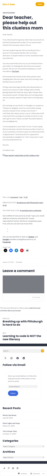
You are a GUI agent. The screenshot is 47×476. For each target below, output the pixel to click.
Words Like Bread (9, 415)
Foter (21, 197)
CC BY (26, 197)
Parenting (19, 262)
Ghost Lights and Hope (11, 423)
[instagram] (8, 468)
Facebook (7, 242)
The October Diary (10, 431)
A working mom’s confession (30, 210)
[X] (5, 358)
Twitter (31, 237)
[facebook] (13, 468)
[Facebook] (17, 358)
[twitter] (4, 468)
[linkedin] (17, 468)
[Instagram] (11, 358)
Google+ (6, 239)
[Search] (42, 351)
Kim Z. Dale (9, 4)
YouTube (15, 71)
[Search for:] (23, 351)
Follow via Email (14, 365)
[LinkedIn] (23, 358)
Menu (40, 4)
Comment (36, 297)
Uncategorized (9, 13)
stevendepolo (14, 197)
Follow (13, 393)
